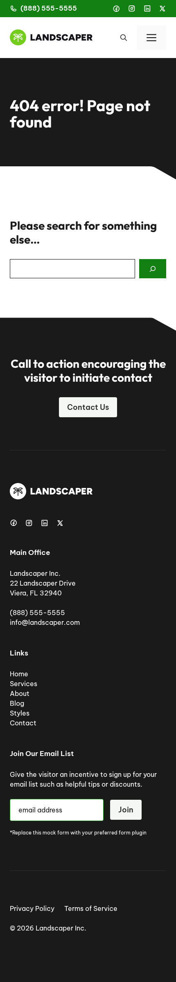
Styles (19, 713)
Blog (17, 703)
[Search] (152, 269)
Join (125, 809)
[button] (124, 37)
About (19, 693)
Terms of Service (90, 908)
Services (23, 684)
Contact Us (88, 407)
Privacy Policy (32, 908)
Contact (23, 723)
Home (19, 674)
